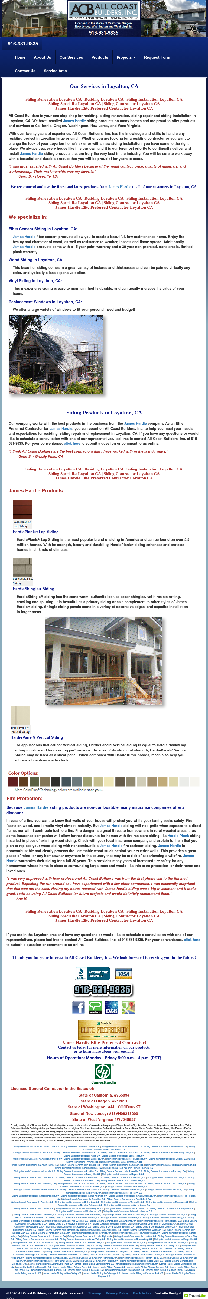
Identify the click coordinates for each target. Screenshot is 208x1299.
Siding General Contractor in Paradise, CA (32, 1201)
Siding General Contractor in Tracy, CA (122, 1192)
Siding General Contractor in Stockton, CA (159, 1220)
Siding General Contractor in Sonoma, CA (127, 1214)
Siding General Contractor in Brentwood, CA (66, 1248)
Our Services (71, 57)
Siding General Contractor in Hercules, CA (67, 1251)
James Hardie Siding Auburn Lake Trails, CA (51, 1263)
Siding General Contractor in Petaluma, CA (35, 1214)
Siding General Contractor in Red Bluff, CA (141, 1260)
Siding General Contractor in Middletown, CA (79, 1211)
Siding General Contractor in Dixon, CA (166, 1189)
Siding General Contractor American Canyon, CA (37, 1158)
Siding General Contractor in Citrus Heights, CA (79, 1208)
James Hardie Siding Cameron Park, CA (94, 1263)
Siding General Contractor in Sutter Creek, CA (127, 1204)
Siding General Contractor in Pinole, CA (144, 1254)
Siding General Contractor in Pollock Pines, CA (78, 1167)
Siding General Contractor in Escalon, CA (113, 1226)
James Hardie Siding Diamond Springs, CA (137, 1263)
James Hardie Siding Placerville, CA (33, 1266)
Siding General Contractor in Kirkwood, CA (44, 1236)
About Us (42, 57)
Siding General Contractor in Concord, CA (111, 1248)
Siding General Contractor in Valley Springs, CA (133, 1195)
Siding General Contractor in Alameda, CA (35, 1183)
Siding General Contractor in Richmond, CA (95, 1257)
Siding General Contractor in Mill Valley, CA (164, 1217)
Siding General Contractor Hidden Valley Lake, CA (169, 1152)
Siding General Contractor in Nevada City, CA (129, 1239)
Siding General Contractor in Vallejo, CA (159, 1245)
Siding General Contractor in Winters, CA (127, 1186)
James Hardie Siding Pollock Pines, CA (72, 1266)
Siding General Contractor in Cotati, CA (50, 1232)
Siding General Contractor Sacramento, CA (165, 1146)
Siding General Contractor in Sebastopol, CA (68, 1226)
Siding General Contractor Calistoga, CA (84, 1158)
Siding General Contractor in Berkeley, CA (165, 1171)
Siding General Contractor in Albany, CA (77, 1183)
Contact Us (25, 70)
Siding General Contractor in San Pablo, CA (141, 1257)
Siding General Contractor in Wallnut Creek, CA (52, 1260)
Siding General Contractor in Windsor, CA (144, 1229)
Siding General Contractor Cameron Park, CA (76, 1152)
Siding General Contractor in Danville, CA (155, 1248)
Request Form (157, 57)
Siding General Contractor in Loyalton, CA (37, 1239)
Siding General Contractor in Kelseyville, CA (172, 1208)
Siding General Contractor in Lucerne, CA (67, 1220)
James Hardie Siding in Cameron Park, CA (143, 1273)
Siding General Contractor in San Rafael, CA (129, 1198)
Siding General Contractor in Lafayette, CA (110, 1251)
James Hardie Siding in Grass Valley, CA (124, 1269)
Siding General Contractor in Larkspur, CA (70, 1223)
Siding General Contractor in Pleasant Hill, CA (49, 1257)
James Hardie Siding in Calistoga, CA (101, 1273)
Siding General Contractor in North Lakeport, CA (127, 1211)
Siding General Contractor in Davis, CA (167, 1183)
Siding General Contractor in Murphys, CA (167, 1201)
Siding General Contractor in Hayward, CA (123, 1174)
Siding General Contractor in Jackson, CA (123, 1164)
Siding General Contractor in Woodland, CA (36, 1189)
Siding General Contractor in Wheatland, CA (34, 1242)
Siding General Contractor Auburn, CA (32, 1152)
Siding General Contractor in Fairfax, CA (121, 1217)
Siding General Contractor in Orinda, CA (103, 1254)
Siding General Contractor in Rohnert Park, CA (81, 1214)
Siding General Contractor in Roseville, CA (121, 1171)
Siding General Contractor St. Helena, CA (126, 1158)
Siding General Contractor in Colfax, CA (34, 1208)
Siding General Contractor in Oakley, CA (61, 1254)
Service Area (55, 70)
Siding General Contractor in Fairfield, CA (124, 1189)
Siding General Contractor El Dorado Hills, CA (36, 1146)
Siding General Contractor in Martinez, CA (155, 1251)
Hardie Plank (178, 835)
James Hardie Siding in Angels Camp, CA (166, 1269)
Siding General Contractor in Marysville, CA (175, 1239)
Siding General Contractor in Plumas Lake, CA (81, 1242)
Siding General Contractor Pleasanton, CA (121, 1161)
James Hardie (74, 120)
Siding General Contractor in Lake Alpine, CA (90, 1236)
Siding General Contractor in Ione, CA (112, 1223)
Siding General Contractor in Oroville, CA (167, 1242)
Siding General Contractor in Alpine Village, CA (136, 1232)
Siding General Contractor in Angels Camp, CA (34, 1164)
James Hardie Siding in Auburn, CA (48, 1269)
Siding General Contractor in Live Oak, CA (135, 1236)
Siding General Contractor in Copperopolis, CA (35, 1195)
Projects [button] (125, 57)
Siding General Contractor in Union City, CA (77, 1201)
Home (20, 57)
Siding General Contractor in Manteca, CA (59, 1229)
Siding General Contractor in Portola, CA (97, 1260)
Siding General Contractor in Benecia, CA (80, 1189)
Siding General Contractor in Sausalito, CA (83, 1198)
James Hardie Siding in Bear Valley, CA (62, 1273)
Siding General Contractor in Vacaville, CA (117, 1245)
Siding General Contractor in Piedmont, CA (80, 1177)
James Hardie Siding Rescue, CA (109, 1266)
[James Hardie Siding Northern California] (78, 1007)
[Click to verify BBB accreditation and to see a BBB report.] (92, 973)
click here (72, 443)
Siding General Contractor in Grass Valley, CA (82, 1239)
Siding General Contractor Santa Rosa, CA (123, 1155)
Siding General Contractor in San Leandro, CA (123, 1183)
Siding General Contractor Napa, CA (82, 1155)
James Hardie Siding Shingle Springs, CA (147, 1266)
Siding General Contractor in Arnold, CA (80, 1164)
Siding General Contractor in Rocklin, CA (77, 1171)
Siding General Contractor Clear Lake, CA (121, 1152)
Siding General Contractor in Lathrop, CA (156, 1226)
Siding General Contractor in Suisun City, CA (71, 1245)
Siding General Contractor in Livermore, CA (35, 1177)
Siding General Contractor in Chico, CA (92, 1232)
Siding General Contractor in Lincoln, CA (34, 1171)
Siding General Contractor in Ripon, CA (101, 1229)
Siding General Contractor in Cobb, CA (166, 1177)
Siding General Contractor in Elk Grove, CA (126, 1208)
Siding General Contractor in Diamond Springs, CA (170, 1164)
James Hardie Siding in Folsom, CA (85, 1269)
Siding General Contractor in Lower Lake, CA (122, 1180)
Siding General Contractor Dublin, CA (168, 1158)
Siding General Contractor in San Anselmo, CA (113, 1220)
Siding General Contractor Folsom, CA (80, 1146)
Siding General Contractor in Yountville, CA (122, 1201)
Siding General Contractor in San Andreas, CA (84, 1195)
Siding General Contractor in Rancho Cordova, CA (74, 1217)
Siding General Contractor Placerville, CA (121, 1146)
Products (100, 57)
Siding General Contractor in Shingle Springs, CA (128, 1167)
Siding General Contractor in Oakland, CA (124, 1177)
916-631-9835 (22, 43)
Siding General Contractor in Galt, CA (169, 1214)
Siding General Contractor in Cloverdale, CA (154, 1223)
